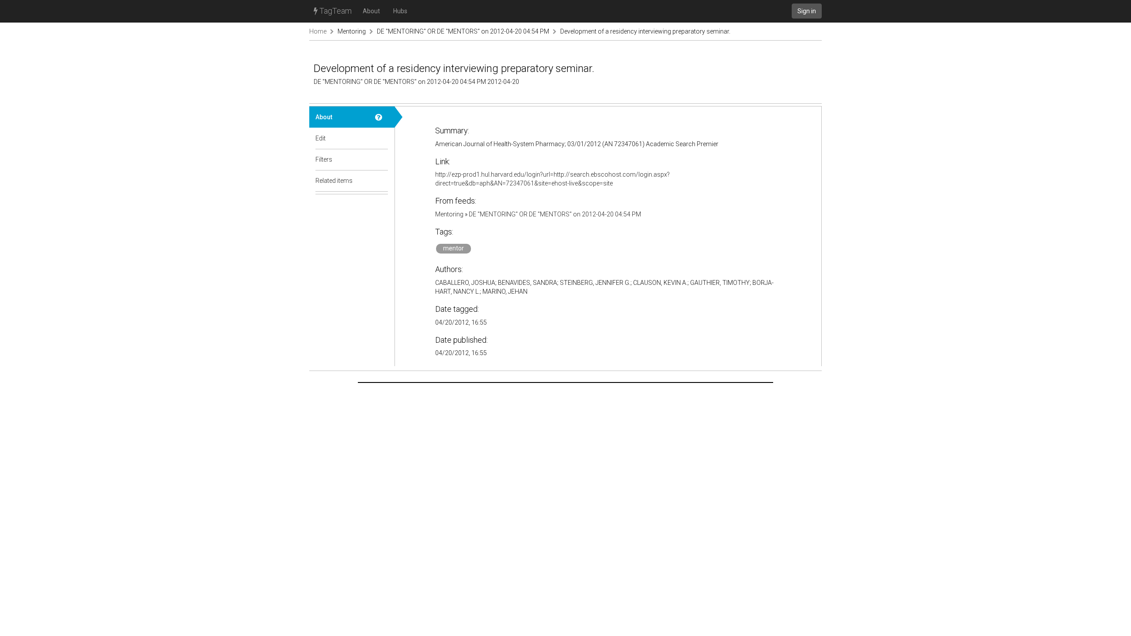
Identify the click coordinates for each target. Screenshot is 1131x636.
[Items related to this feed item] (382, 180)
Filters (323, 159)
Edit (320, 138)
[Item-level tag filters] (382, 159)
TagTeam (335, 10)
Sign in (806, 11)
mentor (453, 248)
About (371, 11)
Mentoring (352, 31)
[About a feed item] (382, 117)
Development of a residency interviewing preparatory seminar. (645, 31)
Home (317, 31)
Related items (334, 180)
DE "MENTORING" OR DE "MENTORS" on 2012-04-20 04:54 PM (463, 31)
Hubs (400, 11)
